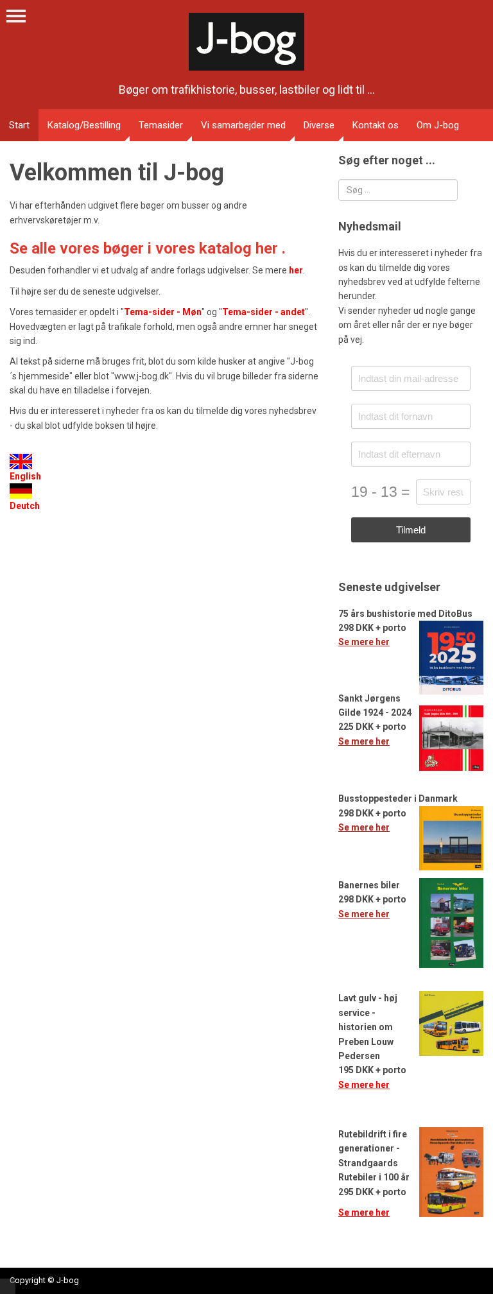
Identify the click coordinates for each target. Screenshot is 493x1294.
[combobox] (398, 190)
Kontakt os (375, 125)
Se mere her (364, 642)
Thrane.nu (7, 1286)
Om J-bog (438, 125)
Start (19, 125)
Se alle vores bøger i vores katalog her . (148, 248)
